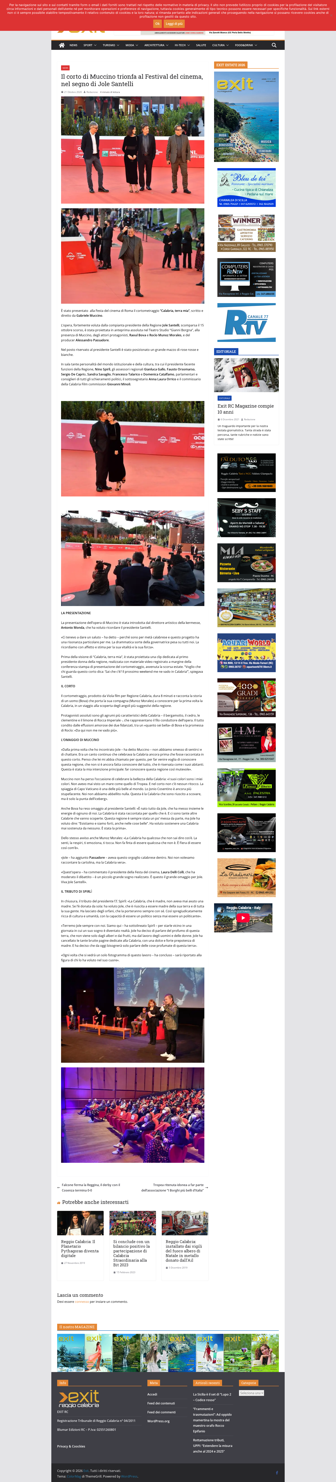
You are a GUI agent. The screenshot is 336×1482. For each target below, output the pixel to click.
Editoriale (224, 398)
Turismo (109, 45)
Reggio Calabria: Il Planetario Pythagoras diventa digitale (80, 1248)
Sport (88, 45)
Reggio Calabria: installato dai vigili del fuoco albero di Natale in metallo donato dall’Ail (184, 1251)
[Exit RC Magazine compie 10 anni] (246, 375)
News (73, 45)
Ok (157, 24)
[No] (331, 15)
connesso (82, 1302)
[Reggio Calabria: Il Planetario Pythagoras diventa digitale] (80, 1213)
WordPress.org (158, 1421)
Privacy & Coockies (71, 1446)
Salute (201, 45)
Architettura (154, 45)
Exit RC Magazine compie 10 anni (246, 409)
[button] (94, 45)
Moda (130, 45)
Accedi (152, 1394)
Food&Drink (244, 45)
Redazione (92, 92)
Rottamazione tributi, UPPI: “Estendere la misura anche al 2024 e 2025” (212, 1445)
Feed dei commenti (161, 1412)
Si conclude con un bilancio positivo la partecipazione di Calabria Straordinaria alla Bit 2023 (131, 1253)
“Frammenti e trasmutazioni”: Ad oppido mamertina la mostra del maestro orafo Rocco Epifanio (212, 1420)
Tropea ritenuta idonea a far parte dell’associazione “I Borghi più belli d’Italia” (172, 1188)
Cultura (218, 45)
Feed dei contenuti (161, 1403)
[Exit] (61, 45)
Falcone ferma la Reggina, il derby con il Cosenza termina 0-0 (91, 1188)
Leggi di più (174, 24)
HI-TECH (180, 45)
